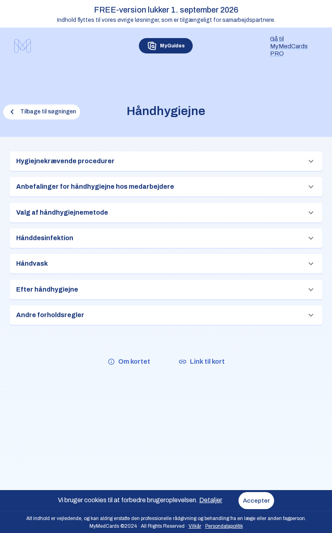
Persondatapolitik (224, 526)
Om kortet (134, 361)
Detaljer (210, 500)
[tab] (166, 45)
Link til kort (207, 361)
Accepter (256, 500)
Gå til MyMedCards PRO (289, 46)
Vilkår (195, 526)
